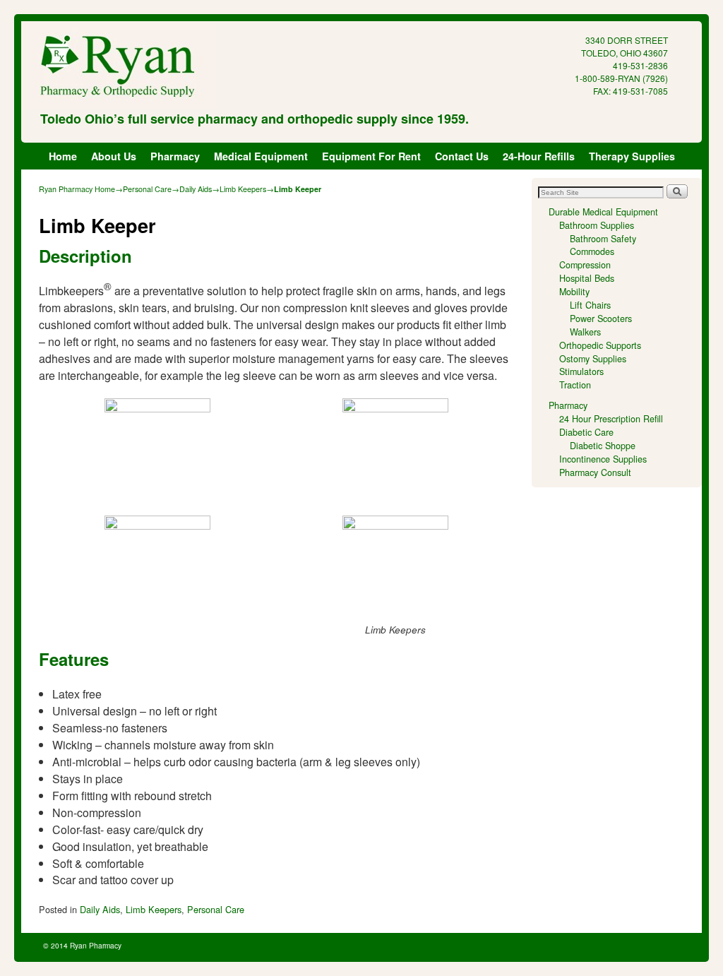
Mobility (574, 291)
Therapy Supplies (632, 156)
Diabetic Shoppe (602, 445)
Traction (575, 385)
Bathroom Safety (603, 238)
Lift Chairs (590, 305)
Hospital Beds (586, 278)
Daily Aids (195, 189)
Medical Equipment (261, 156)
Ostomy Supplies (592, 358)
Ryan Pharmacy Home (77, 189)
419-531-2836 (640, 65)
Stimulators (581, 371)
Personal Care (147, 189)
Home (63, 156)
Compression (585, 264)
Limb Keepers (243, 189)
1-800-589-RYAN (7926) (621, 78)
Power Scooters (601, 318)
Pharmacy (175, 156)
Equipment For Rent (371, 156)
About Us (113, 156)
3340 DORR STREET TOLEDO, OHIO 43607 (624, 46)
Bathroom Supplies (596, 225)
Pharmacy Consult (595, 472)
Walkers (585, 332)
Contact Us (462, 156)
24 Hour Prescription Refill (611, 418)
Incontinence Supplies (603, 459)
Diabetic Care (586, 432)
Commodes (592, 251)
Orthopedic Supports (600, 345)
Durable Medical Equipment (603, 212)
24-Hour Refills (539, 156)
